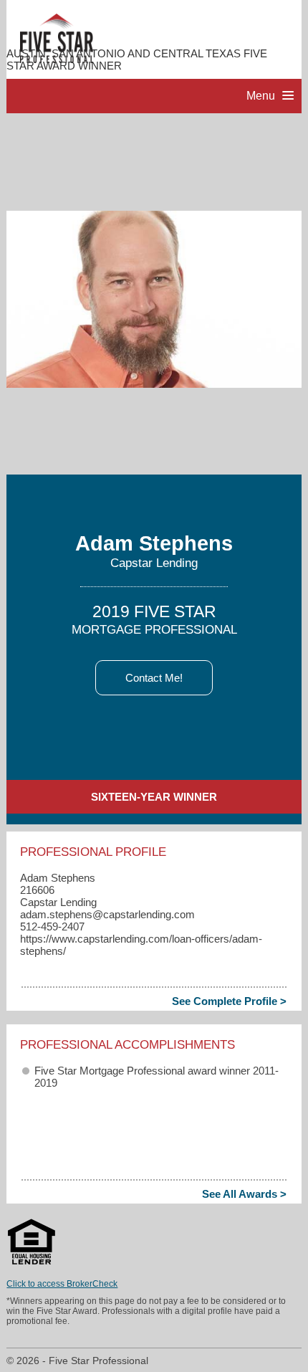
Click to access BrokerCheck (61, 1284)
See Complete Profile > (229, 1001)
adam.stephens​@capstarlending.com (107, 914)
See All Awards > (244, 1194)
